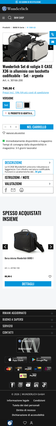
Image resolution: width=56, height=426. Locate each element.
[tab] (28, 166)
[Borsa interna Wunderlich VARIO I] (28, 241)
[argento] (19, 105)
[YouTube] (28, 385)
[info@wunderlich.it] (52, 42)
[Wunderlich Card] (28, 345)
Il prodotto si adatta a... (20, 113)
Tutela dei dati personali (26, 405)
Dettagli (28, 283)
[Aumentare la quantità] (16, 127)
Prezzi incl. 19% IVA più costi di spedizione (26, 92)
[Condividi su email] (13, 190)
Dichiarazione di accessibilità (28, 414)
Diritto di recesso (26, 410)
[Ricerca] (10, 17)
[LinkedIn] (36, 385)
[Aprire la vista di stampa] (21, 190)
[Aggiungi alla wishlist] (50, 276)
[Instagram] (20, 385)
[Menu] (4, 17)
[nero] (27, 105)
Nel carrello (36, 126)
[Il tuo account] (31, 422)
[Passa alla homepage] (15, 8)
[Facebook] (12, 385)
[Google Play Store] (40, 360)
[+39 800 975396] (52, 34)
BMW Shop (19, 17)
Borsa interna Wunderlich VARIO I (19, 258)
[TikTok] (44, 385)
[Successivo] (50, 47)
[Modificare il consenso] (10, 422)
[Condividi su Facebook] (6, 190)
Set (6, 105)
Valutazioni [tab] (13, 183)
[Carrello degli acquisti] (53, 17)
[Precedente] (5, 47)
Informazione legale (18, 400)
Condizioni (39, 400)
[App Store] (16, 360)
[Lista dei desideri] (25, 422)
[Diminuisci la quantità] (5, 127)
